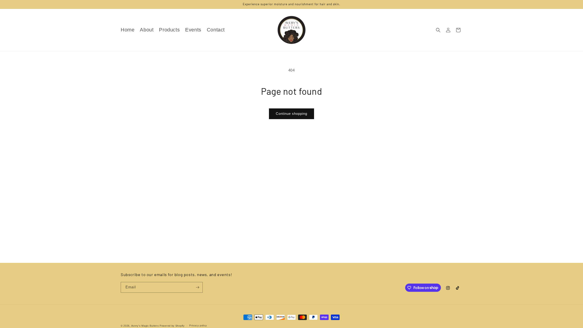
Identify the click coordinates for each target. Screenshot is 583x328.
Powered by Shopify (172, 325)
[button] (438, 30)
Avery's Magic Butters (145, 325)
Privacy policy (198, 325)
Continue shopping (291, 113)
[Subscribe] (197, 287)
